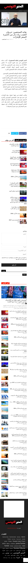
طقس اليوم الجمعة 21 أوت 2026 (19, 213)
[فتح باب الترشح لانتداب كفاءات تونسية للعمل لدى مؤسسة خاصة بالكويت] (4, 429)
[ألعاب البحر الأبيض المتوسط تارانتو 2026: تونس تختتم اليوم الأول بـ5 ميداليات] (23, 165)
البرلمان (7, 548)
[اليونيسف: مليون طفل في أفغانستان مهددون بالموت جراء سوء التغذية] (23, 145)
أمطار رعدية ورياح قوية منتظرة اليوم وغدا (18, 356)
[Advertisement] (14, 509)
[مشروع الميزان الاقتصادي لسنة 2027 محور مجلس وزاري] (23, 221)
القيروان (7, 550)
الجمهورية (23, 550)
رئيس (3, 553)
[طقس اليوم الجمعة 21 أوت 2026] (23, 215)
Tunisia (11, 546)
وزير (11, 557)
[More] (9, 133)
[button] (26, 2)
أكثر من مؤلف (9, 140)
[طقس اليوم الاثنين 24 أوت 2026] (23, 178)
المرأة (3, 550)
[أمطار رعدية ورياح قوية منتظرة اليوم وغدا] (23, 192)
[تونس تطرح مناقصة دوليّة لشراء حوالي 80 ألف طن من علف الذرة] (23, 208)
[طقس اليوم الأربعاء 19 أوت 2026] (4, 410)
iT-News (10, 541)
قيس (5, 555)
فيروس (8, 555)
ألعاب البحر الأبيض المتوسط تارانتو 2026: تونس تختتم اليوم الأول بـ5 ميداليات (18, 165)
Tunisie (6, 545)
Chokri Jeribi (18, 539)
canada (23, 539)
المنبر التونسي (4, 39)
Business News (6, 537)
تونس (7, 553)
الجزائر (4, 548)
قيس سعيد (23, 557)
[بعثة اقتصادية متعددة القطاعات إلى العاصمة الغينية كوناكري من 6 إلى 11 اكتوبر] (4, 423)
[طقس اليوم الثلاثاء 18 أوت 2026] (4, 455)
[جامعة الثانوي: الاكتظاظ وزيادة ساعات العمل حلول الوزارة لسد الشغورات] (23, 152)
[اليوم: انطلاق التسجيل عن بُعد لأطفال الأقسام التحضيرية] (4, 442)
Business (18, 537)
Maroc (8, 543)
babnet (23, 537)
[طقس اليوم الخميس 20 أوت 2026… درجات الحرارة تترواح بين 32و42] (4, 403)
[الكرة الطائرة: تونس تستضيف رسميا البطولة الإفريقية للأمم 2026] (4, 488)
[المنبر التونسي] (14, 7)
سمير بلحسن (23, 303)
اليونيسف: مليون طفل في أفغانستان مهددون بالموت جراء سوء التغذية (16, 301)
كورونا (18, 557)
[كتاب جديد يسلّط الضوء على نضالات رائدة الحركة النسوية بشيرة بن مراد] (4, 468)
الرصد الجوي (18, 550)
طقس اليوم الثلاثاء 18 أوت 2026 (20, 453)
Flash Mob (13, 539)
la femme (13, 543)
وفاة (9, 557)
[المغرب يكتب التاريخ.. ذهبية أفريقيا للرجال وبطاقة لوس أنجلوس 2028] (23, 158)
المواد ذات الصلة (20, 140)
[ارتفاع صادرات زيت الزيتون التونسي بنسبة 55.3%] (4, 351)
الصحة (14, 550)
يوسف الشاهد (5, 557)
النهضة (11, 553)
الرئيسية (25, 10)
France (9, 539)
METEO (4, 543)
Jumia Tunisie (20, 543)
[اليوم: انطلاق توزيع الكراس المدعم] (4, 481)
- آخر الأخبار (20, 10)
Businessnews (13, 537)
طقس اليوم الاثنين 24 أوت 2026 (19, 176)
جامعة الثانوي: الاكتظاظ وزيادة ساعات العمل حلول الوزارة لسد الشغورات (19, 152)
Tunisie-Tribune (19, 548)
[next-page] (23, 226)
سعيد (24, 555)
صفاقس (17, 555)
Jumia (5, 541)
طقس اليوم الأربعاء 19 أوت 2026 (20, 408)
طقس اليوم (13, 555)
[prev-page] (25, 226)
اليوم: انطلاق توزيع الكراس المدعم (20, 479)
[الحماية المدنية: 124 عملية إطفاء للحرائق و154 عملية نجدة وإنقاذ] (23, 171)
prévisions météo (17, 546)
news (23, 546)
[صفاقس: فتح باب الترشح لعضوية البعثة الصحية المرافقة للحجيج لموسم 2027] (4, 435)
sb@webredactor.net (12, 528)
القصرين (10, 550)
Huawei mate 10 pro (19, 541)
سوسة (21, 555)
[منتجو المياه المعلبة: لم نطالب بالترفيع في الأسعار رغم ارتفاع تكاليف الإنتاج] (4, 397)
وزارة (14, 557)
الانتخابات (11, 548)
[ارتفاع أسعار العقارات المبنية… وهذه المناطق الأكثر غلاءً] (4, 494)
